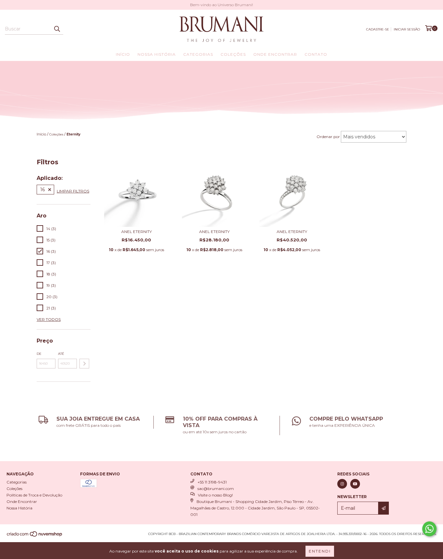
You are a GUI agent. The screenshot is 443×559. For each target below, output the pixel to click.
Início (123, 54)
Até (61, 354)
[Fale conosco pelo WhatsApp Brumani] (429, 528)
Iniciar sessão (407, 29)
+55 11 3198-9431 (212, 482)
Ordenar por (328, 136)
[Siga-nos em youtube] (355, 484)
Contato (316, 54)
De (39, 354)
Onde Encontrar (275, 54)
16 (42, 189)
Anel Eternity (136, 231)
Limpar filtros (73, 191)
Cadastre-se (377, 29)
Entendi (320, 551)
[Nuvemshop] (34, 536)
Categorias (198, 54)
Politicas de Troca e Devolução (34, 495)
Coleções (233, 54)
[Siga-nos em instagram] (342, 484)
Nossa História (157, 54)
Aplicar (84, 363)
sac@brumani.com (216, 488)
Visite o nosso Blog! (215, 495)
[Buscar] (56, 29)
